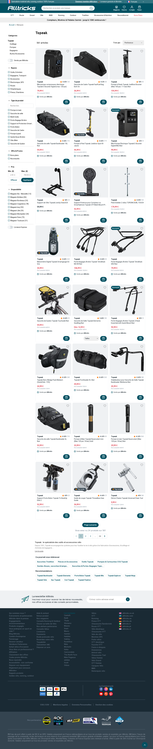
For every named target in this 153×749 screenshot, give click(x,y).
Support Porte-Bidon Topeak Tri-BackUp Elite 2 (52, 499)
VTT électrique (98, 642)
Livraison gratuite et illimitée (98, 2)
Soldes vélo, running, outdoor (21, 676)
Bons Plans (138, 15)
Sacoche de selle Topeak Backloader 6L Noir (52, 440)
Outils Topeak (87, 562)
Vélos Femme (97, 658)
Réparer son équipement (19, 665)
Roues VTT (96, 626)
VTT (12, 15)
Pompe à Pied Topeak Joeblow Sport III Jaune (88, 145)
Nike (66, 644)
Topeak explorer (114, 576)
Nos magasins (43, 618)
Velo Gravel (96, 660)
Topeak (11, 41)
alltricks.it (126, 624)
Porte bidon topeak (82, 576)
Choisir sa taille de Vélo (46, 624)
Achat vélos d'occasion (19, 647)
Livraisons (41, 632)
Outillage (13, 44)
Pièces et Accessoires (68, 562)
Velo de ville (97, 634)
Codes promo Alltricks (18, 657)
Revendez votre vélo (45, 639)
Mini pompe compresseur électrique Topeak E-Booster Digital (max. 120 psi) (52, 86)
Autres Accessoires (17, 54)
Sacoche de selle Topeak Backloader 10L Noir (52, 145)
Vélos (94, 613)
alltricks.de (127, 621)
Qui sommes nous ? (17, 613)
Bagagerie (14, 50)
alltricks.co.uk (128, 613)
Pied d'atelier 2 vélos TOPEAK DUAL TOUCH (127, 203)
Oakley (67, 639)
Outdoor (73, 15)
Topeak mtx (99, 576)
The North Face (70, 655)
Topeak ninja (130, 576)
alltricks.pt (126, 626)
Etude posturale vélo (45, 637)
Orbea (66, 665)
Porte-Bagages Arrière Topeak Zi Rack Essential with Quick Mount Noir (125, 322)
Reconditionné (122, 15)
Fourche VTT (97, 645)
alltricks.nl (126, 629)
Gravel (32, 15)
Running (61, 15)
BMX (51, 15)
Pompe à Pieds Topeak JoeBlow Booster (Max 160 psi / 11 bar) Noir (126, 86)
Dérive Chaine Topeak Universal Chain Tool (127, 498)
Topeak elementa (63, 576)
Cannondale (69, 652)
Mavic (66, 631)
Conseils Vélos (43, 629)
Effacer (14, 180)
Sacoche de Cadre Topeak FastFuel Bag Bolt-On (89, 86)
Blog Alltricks (14, 634)
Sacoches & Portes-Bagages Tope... (87, 566)
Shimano (67, 623)
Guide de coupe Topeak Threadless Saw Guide (89, 499)
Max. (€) (24, 171)
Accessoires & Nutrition (103, 15)
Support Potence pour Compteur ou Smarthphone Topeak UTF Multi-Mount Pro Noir (90, 204)
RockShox (68, 642)
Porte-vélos (96, 639)
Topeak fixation (84, 580)
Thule (66, 621)
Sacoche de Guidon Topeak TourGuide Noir (53, 321)
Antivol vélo (96, 653)
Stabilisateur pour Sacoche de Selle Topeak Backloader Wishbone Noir (127, 381)
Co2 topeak (69, 580)
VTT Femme (96, 663)
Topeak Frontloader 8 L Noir (84, 380)
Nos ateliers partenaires (47, 626)
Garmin (67, 634)
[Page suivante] (104, 536)
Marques (20, 25)
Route (21, 15)
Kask (66, 618)
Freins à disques (98, 647)
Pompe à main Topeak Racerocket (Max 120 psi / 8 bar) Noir (126, 440)
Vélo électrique (98, 629)
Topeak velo (42, 580)
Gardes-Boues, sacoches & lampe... (52, 566)
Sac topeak (55, 580)
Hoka (66, 649)
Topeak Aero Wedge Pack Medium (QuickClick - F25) (50, 381)
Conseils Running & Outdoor (48, 621)
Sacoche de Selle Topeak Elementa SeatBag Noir (87, 322)
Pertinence (129, 43)
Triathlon (85, 15)
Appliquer (27, 180)
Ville (41, 15)
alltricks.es (126, 618)
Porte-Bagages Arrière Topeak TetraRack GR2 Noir (126, 263)
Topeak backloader (45, 576)
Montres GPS (97, 637)
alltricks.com (127, 616)
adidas (67, 660)
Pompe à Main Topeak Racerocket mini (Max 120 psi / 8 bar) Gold (88, 440)
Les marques (69, 613)
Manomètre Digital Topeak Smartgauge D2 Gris (53, 263)
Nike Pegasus (70, 657)
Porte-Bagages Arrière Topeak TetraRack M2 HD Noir (89, 263)
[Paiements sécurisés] (53, 691)
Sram (66, 628)
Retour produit (43, 616)
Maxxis (67, 626)
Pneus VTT (96, 621)
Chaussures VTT (99, 632)
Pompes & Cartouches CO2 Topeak (113, 562)
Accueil (11, 25)
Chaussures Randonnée (102, 624)
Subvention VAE (43, 645)
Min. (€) (11, 171)
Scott (66, 663)
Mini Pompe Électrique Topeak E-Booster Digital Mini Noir (126, 145)
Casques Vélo (97, 666)
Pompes (13, 47)
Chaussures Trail (99, 655)
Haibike (67, 636)
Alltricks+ (13, 670)
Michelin (67, 647)
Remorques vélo (98, 671)
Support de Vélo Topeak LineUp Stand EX (52, 203)
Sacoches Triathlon (45, 562)
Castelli (67, 615)
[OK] (128, 599)
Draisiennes (97, 650)
